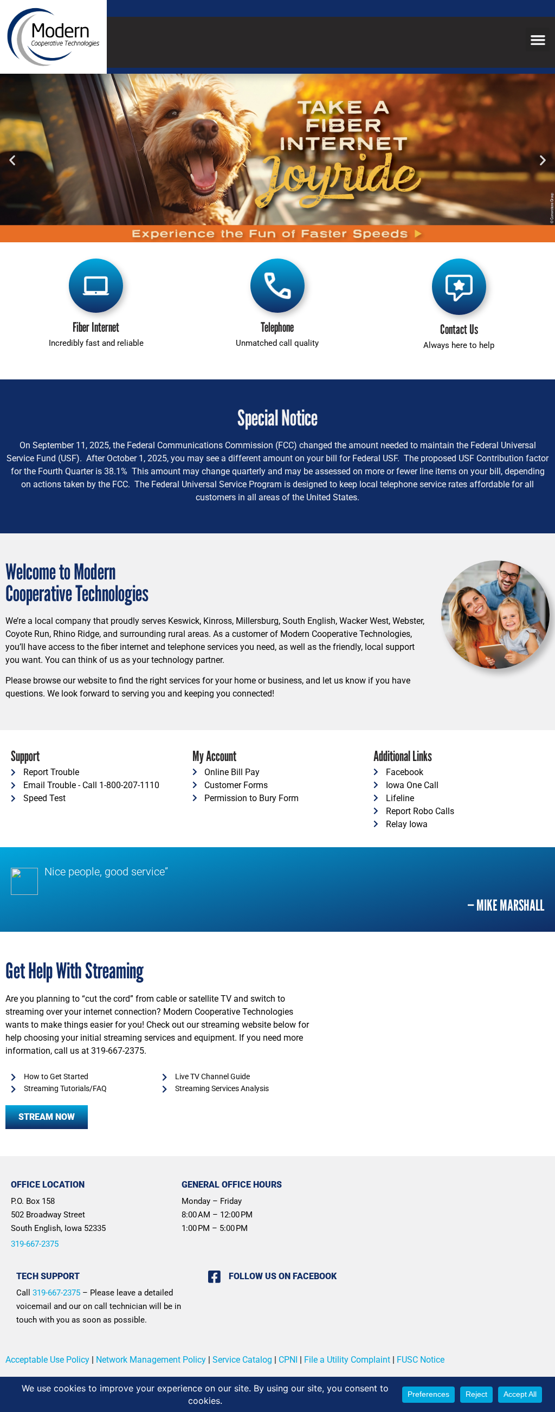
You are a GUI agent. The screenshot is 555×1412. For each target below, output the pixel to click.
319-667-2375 (35, 1244)
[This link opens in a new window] (277, 159)
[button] (538, 39)
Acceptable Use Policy (47, 1360)
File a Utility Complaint (347, 1360)
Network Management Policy (151, 1360)
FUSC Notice (420, 1360)
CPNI (288, 1360)
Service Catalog (244, 1360)
